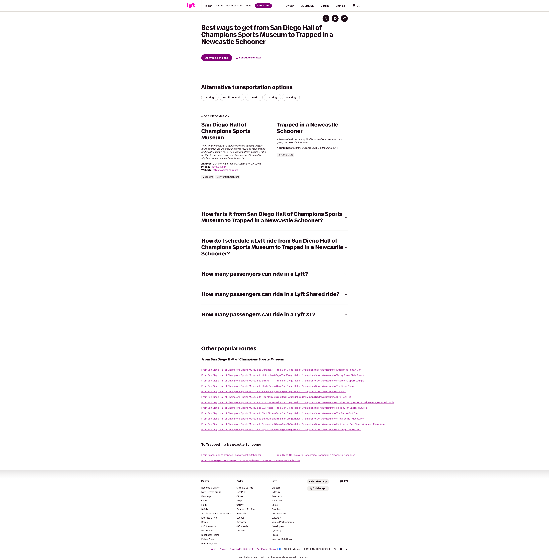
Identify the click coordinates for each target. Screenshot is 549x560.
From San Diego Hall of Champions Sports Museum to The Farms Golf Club (317, 413)
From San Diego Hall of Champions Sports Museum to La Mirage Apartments (318, 429)
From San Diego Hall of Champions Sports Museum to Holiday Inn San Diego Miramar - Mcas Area (330, 424)
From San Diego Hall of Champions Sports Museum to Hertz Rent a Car (240, 386)
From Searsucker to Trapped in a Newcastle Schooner (231, 455)
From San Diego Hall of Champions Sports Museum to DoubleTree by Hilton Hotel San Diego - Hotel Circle (335, 402)
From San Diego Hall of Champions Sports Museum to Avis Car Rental (240, 402)
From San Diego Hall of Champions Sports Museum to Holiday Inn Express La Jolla (321, 407)
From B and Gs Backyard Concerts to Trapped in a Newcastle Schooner (315, 455)
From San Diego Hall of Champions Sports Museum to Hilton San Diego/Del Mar (245, 375)
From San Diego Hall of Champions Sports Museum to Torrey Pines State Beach (320, 375)
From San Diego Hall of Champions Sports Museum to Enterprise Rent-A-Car (318, 369)
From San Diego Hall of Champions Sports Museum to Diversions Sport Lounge (320, 380)
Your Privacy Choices (266, 549)
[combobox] (356, 6)
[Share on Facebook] (335, 18)
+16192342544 (218, 167)
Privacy (223, 549)
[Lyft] (191, 5)
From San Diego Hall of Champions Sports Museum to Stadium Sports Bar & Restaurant (250, 418)
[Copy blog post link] (344, 18)
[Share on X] (326, 18)
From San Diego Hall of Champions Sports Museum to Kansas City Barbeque (244, 391)
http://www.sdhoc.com (225, 170)
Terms (213, 549)
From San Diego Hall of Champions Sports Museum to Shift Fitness (238, 413)
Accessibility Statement (241, 549)
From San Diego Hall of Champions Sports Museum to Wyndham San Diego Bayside (248, 429)
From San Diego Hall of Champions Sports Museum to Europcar (236, 369)
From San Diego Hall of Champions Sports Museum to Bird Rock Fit (313, 397)
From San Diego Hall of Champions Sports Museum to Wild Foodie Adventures (320, 418)
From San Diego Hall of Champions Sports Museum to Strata (235, 380)
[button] (274, 217)
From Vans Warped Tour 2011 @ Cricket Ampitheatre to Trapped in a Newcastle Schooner (250, 460)
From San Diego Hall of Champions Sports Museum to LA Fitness (237, 407)
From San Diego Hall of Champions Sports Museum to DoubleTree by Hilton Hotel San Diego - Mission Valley (261, 397)
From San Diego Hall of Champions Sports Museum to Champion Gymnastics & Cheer (248, 424)
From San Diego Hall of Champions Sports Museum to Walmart (311, 391)
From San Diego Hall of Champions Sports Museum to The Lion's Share (315, 386)
